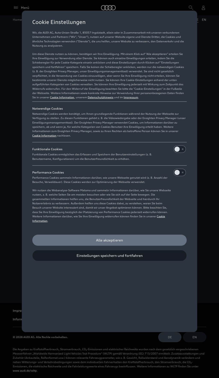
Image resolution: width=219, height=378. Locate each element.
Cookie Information (62, 97)
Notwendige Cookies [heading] (47, 108)
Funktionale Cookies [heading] (47, 149)
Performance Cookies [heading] (48, 172)
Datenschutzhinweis (100, 97)
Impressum (131, 97)
